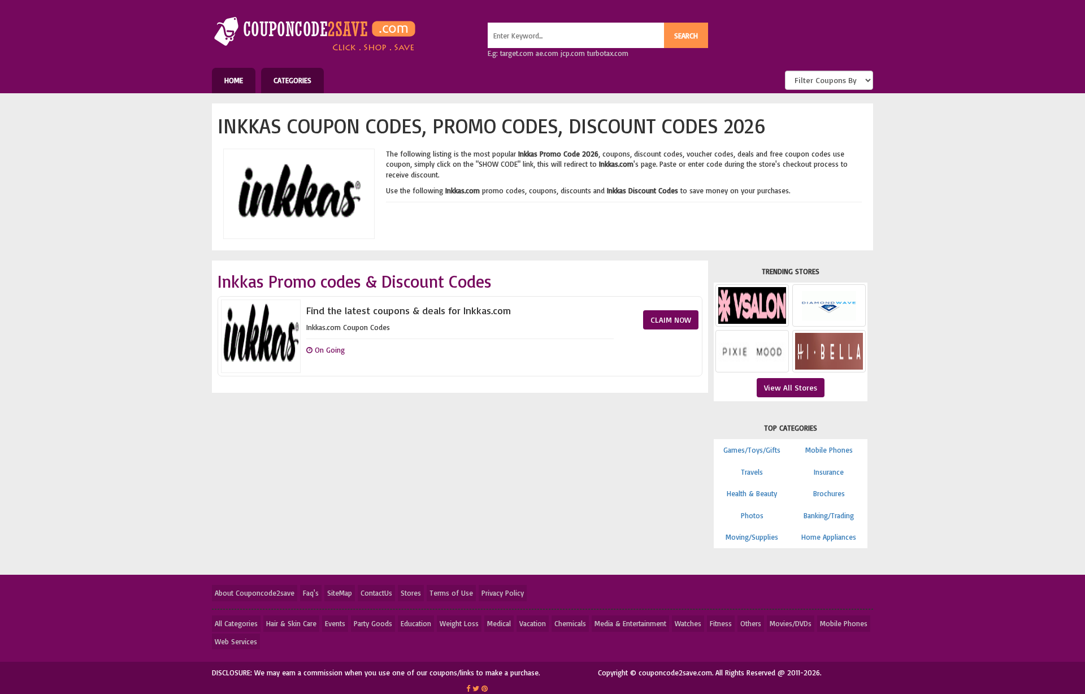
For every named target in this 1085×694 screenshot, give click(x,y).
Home (233, 80)
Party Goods (373, 623)
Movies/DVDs (790, 623)
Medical (499, 623)
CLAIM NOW (670, 319)
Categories (292, 80)
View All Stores (790, 387)
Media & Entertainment (630, 623)
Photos (752, 515)
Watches (688, 623)
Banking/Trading (829, 515)
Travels (752, 471)
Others (750, 623)
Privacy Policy (502, 592)
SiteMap (339, 592)
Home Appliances (828, 536)
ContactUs (376, 592)
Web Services (236, 641)
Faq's (311, 592)
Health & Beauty (752, 493)
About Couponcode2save (254, 592)
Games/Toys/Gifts (751, 449)
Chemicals (570, 623)
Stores (411, 592)
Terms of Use (451, 592)
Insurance (829, 471)
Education (416, 623)
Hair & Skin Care (291, 623)
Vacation (532, 623)
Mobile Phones (829, 449)
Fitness (721, 623)
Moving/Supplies (752, 536)
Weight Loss (459, 623)
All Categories (236, 623)
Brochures (829, 493)
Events (335, 623)
